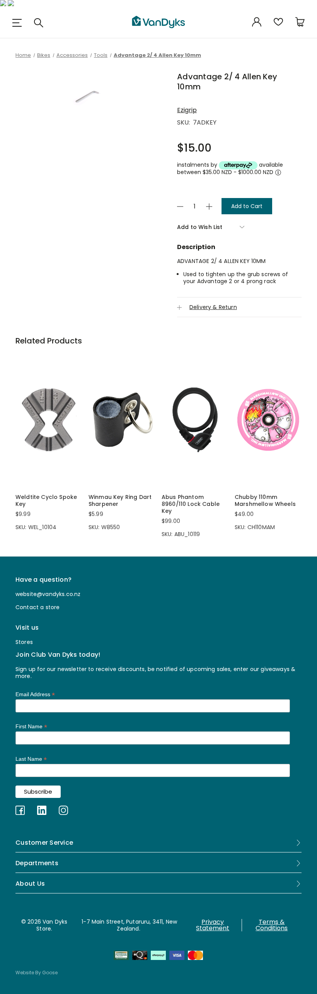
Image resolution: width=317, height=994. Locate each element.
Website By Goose (36, 972)
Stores (24, 642)
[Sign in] (256, 22)
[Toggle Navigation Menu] (17, 22)
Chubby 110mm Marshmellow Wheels (265, 500)
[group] (86, 98)
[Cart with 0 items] (300, 22)
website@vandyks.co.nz (47, 594)
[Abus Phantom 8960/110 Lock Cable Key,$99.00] (195, 419)
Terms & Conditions (272, 925)
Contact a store (37, 607)
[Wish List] (278, 22)
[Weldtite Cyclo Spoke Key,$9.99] (48, 419)
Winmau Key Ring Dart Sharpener (120, 500)
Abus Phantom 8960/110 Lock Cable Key (191, 504)
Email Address (35, 694)
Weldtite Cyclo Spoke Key (46, 500)
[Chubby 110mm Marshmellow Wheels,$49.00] (268, 419)
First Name (31, 726)
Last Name (31, 759)
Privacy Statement (212, 925)
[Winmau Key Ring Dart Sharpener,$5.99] (122, 419)
